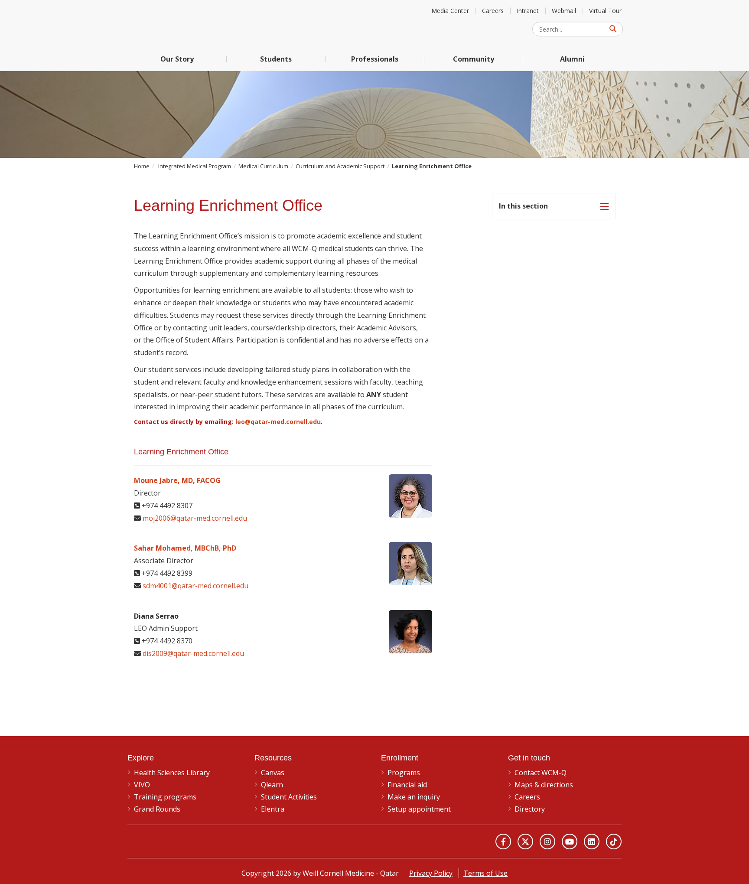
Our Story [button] (177, 59)
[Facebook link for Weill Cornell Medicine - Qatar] (503, 841)
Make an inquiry (414, 797)
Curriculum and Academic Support (340, 166)
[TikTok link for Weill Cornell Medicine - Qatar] (614, 841)
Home (142, 166)
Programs (404, 772)
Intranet (528, 11)
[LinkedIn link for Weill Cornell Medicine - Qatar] (591, 841)
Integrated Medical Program (194, 166)
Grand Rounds (157, 809)
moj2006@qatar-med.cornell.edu (195, 518)
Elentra (272, 809)
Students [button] (276, 59)
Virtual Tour (605, 11)
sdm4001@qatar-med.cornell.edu (195, 585)
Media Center (450, 11)
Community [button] (473, 59)
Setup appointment (419, 809)
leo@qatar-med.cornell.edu (278, 422)
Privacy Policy (431, 873)
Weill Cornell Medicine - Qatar (192, 23)
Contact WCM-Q (541, 772)
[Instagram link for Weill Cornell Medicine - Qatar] (547, 841)
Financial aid (407, 784)
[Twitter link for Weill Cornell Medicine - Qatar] (525, 841)
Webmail (564, 11)
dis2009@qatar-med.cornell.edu (193, 653)
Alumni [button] (572, 59)
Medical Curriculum (263, 166)
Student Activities (289, 797)
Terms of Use (485, 873)
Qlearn (272, 784)
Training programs (165, 797)
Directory (530, 809)
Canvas (272, 772)
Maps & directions (544, 784)
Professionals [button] (374, 59)
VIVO (142, 784)
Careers (493, 11)
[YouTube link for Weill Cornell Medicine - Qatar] (569, 841)
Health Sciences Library (172, 772)
